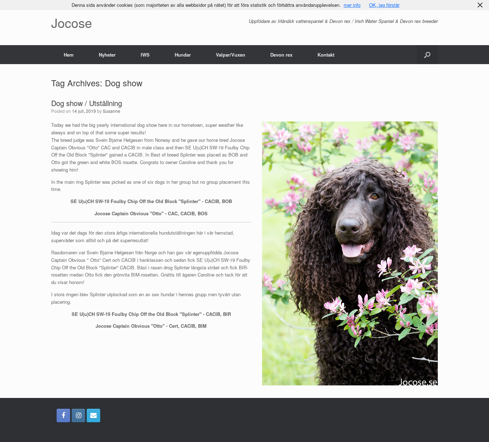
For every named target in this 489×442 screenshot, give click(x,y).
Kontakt (326, 54)
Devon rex (281, 54)
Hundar (183, 54)
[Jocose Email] (93, 415)
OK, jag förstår (384, 4)
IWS (145, 54)
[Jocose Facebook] (63, 415)
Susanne (111, 111)
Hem (69, 54)
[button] (427, 54)
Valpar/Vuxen (230, 54)
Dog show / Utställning (86, 103)
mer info (352, 4)
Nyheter (107, 54)
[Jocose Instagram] (78, 415)
